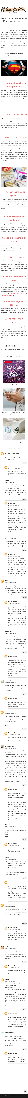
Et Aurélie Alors (12, 467)
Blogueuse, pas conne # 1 (18, 293)
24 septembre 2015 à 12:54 (14, 505)
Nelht (6, 946)
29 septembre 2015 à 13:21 (14, 845)
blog (6, 349)
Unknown (7, 711)
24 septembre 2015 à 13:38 (10, 633)
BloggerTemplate (16, 1096)
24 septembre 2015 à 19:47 (10, 948)
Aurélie (7, 580)
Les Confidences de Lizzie (12, 453)
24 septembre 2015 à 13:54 (14, 603)
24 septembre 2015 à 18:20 (10, 859)
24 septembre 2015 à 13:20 (10, 538)
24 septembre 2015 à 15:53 (10, 826)
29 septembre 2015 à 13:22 (14, 884)
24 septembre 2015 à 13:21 (10, 582)
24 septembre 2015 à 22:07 (10, 981)
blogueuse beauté (13, 349)
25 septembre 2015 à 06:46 (10, 1034)
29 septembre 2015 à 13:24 (14, 929)
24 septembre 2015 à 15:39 (10, 748)
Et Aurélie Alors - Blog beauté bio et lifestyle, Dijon (16, 1095)
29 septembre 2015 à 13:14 (14, 700)
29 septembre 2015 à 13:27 (14, 1055)
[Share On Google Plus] (15, 346)
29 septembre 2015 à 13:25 (14, 1015)
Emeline (7, 857)
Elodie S (7, 480)
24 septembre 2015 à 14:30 (10, 682)
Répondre (24, 463)
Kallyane (7, 979)
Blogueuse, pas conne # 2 (7, 295)
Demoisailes (8, 537)
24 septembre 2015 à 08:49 (10, 455)
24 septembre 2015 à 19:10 (10, 906)
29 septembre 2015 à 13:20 (14, 791)
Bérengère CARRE (9, 746)
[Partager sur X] (9, 346)
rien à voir (21, 349)
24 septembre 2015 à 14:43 (10, 713)
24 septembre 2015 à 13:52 (14, 556)
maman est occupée (10, 680)
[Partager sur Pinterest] (12, 346)
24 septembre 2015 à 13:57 (14, 658)
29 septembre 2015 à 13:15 (14, 734)
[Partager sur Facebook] (6, 346)
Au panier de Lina (9, 1032)
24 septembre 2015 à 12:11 (10, 482)
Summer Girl (8, 631)
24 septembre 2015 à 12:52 (14, 468)
